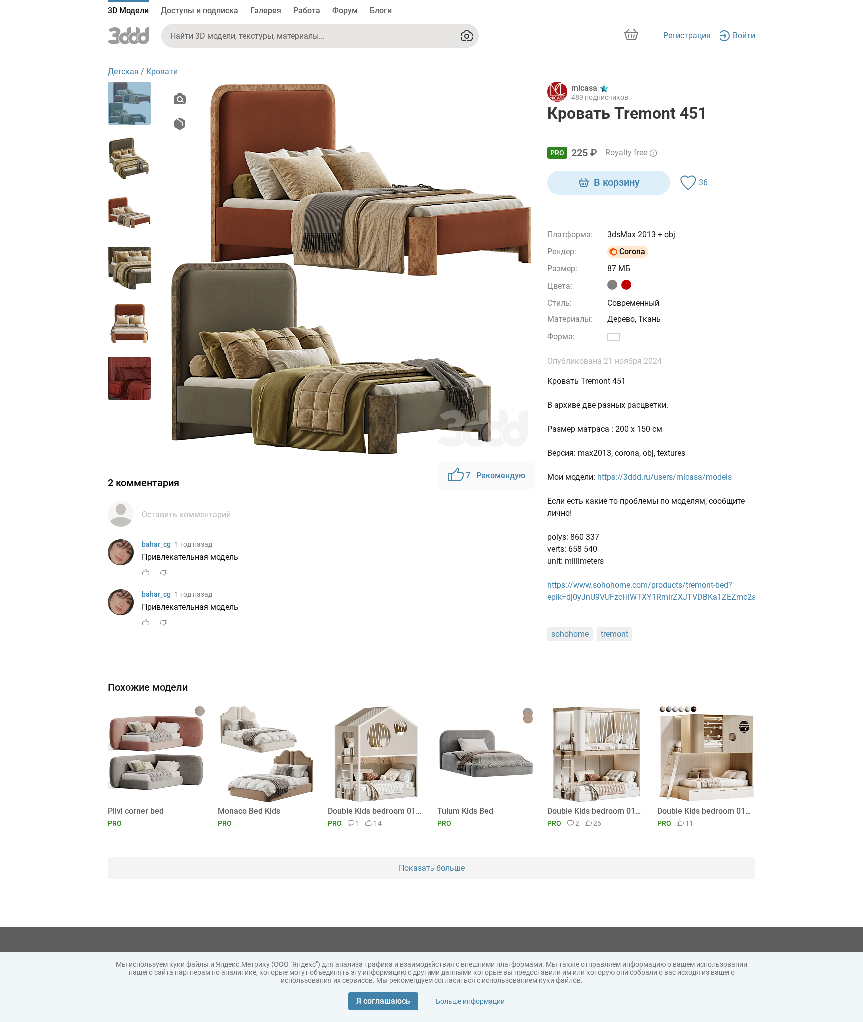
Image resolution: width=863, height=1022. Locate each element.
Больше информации (470, 1001)
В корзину (617, 182)
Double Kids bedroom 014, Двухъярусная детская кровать (375, 811)
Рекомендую (495, 475)
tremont (614, 634)
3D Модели (128, 10)
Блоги (381, 10)
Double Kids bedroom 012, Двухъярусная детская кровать (704, 811)
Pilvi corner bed (136, 811)
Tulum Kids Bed (465, 811)
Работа (306, 10)
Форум (345, 10)
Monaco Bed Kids (249, 811)
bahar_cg (156, 544)
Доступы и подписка (199, 10)
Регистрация (687, 35)
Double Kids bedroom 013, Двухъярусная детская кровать (594, 811)
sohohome (570, 634)
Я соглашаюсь (383, 1001)
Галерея (265, 10)
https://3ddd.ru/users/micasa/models (664, 477)
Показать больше (432, 868)
